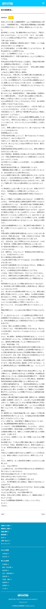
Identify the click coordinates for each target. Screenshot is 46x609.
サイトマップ (5, 543)
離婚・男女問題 (6, 567)
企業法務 (4, 553)
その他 (4, 588)
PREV (3, 514)
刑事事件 (4, 585)
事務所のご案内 (5, 528)
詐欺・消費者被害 (7, 573)
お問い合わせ (5, 540)
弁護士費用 (4, 531)
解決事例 (3, 534)
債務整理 (4, 582)
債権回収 (4, 576)
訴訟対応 (4, 556)
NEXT (43, 514)
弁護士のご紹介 (5, 525)
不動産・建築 (6, 579)
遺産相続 (4, 570)
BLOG (3, 537)
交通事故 (4, 564)
